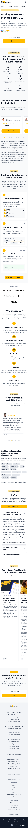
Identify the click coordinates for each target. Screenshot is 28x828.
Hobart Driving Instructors (14, 761)
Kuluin (22, 466)
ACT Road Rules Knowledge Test (14, 714)
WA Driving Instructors (14, 748)
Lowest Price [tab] (21, 113)
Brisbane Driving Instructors (14, 757)
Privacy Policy (21, 820)
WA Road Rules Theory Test (14, 728)
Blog (14, 787)
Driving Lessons (14, 803)
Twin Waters (5, 477)
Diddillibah (16, 464)
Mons (24, 472)
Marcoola (13, 469)
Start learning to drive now (14, 277)
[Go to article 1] (12, 664)
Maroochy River (6, 472)
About (14, 792)
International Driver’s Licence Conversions (14, 812)
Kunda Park (5, 469)
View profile (11, 131)
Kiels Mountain (14, 466)
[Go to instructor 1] (5, 137)
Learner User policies (14, 796)
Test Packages (14, 805)
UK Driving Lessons (14, 814)
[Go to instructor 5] (14, 137)
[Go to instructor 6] (16, 137)
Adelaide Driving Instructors (14, 754)
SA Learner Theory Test (14, 721)
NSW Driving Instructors (14, 737)
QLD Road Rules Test (14, 719)
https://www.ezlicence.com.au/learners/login (14, 542)
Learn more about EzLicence (14, 794)
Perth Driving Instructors (14, 766)
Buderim (9, 464)
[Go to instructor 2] (7, 137)
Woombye (13, 477)
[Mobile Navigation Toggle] (25, 2)
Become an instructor (14, 777)
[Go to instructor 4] (12, 137)
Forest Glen (5, 466)
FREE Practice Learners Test (14, 712)
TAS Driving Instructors (14, 744)
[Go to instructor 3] (9, 137)
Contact (14, 790)
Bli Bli (3, 464)
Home (2, 6)
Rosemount (16, 474)
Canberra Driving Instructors (14, 759)
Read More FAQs (13, 506)
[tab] (6, 440)
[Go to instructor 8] (21, 137)
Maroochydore (16, 472)
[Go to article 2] (14, 664)
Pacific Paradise (6, 474)
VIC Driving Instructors (14, 746)
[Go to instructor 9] (23, 137)
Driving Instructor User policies (14, 779)
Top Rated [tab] (4, 113)
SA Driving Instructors (14, 741)
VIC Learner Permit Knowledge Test (14, 726)
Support (14, 785)
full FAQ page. (22, 501)
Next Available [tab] (12, 113)
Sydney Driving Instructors (14, 768)
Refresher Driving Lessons (14, 809)
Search (15, 41)
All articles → (14, 576)
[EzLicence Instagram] (16, 825)
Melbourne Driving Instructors (14, 764)
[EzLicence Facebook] (12, 825)
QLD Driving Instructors (14, 739)
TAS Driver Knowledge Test (14, 724)
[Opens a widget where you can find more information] (23, 825)
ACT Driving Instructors (14, 734)
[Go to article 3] (16, 664)
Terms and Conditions (14, 822)
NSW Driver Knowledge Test (14, 717)
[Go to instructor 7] (18, 137)
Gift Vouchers (14, 807)
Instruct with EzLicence (14, 774)
